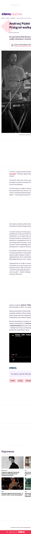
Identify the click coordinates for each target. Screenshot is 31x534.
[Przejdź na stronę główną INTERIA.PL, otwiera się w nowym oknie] (6, 14)
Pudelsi (13, 380)
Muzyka (7, 18)
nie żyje (20, 380)
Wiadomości (12, 18)
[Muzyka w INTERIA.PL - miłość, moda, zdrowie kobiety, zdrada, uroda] (17, 14)
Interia (3, 18)
